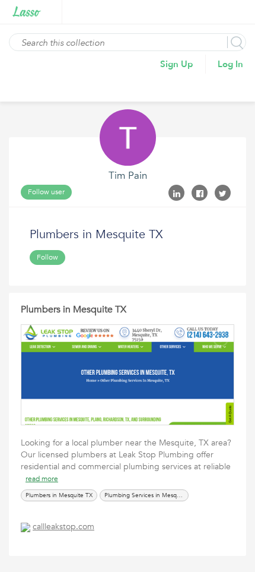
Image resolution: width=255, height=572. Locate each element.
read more (42, 478)
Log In (230, 64)
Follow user (46, 192)
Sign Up (176, 64)
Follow (47, 257)
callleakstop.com (63, 526)
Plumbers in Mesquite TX (73, 309)
